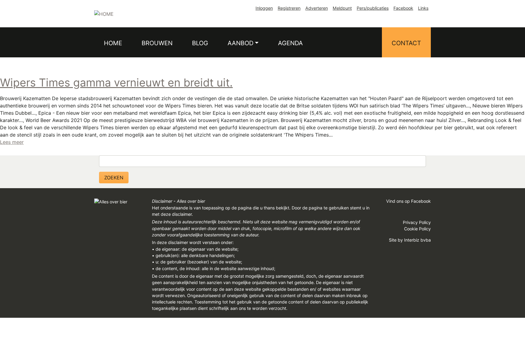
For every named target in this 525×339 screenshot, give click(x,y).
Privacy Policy (417, 222)
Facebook (403, 8)
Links (423, 8)
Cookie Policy (417, 228)
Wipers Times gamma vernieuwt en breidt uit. (116, 82)
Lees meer (12, 142)
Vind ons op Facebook (408, 201)
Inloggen (264, 8)
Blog (200, 43)
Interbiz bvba (417, 239)
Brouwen (157, 43)
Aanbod (240, 43)
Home (113, 43)
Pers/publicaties (373, 8)
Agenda (290, 43)
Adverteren (316, 8)
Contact (406, 43)
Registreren (289, 8)
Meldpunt (342, 8)
